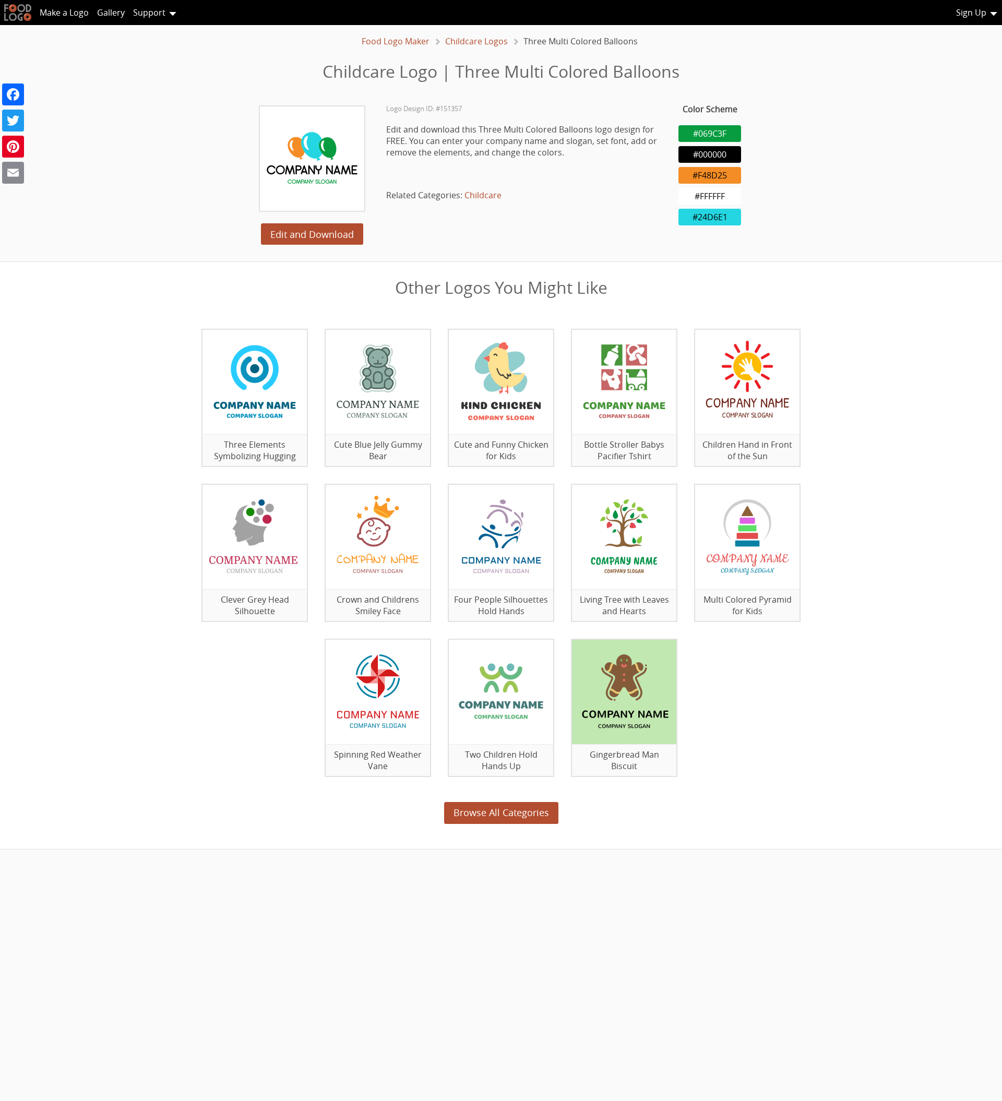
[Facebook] (13, 94)
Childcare (483, 195)
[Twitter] (13, 120)
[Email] (13, 173)
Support (149, 12)
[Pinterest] (13, 147)
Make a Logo (64, 12)
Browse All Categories (501, 812)
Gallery (111, 12)
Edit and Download (312, 234)
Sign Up (971, 12)
